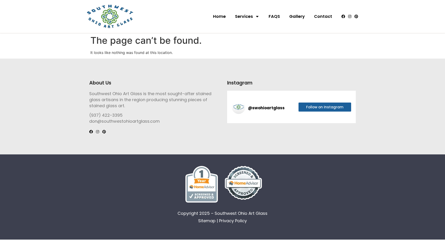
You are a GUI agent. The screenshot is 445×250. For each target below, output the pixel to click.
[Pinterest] (356, 16)
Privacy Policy (233, 221)
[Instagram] (350, 16)
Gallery (297, 16)
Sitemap (207, 221)
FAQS (274, 16)
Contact (323, 16)
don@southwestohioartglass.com (124, 121)
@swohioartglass (266, 108)
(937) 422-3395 (106, 115)
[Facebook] (343, 16)
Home (219, 16)
